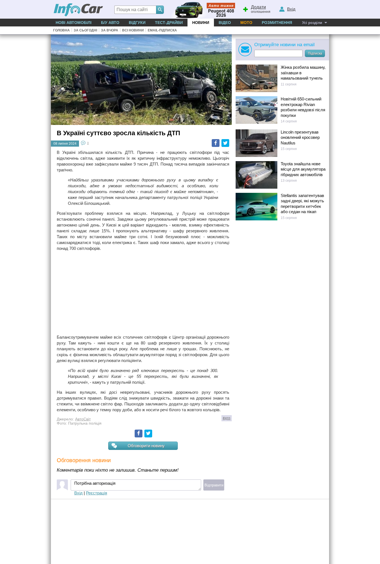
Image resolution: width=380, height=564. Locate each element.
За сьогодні (85, 30)
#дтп (226, 418)
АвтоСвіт (83, 419)
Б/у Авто (110, 22)
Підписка (315, 53)
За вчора (109, 30)
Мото (246, 22)
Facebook (215, 143)
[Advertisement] (143, 293)
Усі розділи (312, 23)
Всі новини (133, 30)
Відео (225, 22)
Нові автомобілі (74, 22)
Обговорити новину (146, 445)
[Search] (160, 10)
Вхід (78, 493)
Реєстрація (96, 493)
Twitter (225, 143)
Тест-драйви (169, 22)
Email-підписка (162, 30)
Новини (200, 22)
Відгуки (137, 22)
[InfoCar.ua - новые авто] (78, 10)
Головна (61, 30)
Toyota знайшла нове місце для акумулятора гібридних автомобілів (303, 169)
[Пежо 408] (201, 9)
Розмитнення (277, 22)
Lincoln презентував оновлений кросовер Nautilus (300, 137)
